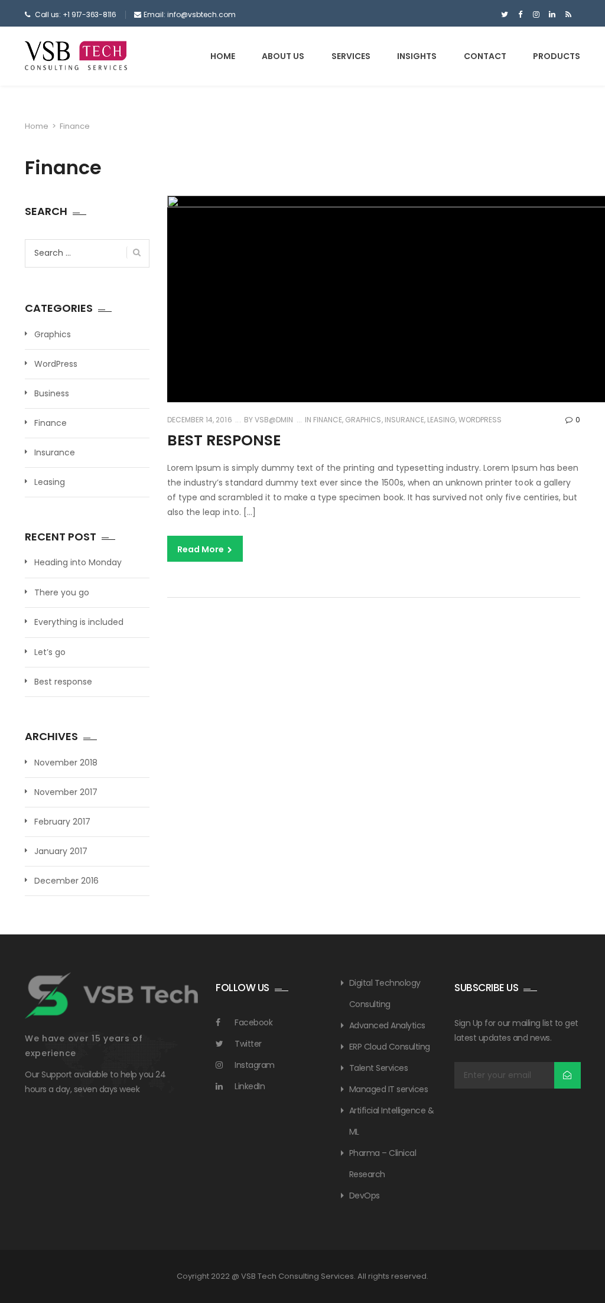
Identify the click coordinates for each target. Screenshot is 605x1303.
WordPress (480, 420)
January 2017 (60, 851)
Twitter (248, 1044)
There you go (61, 592)
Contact (485, 56)
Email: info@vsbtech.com (190, 14)
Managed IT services (388, 1089)
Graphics (363, 420)
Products (556, 56)
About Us (283, 56)
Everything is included (78, 622)
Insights (417, 56)
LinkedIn (250, 1086)
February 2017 (62, 822)
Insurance (404, 420)
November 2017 (65, 792)
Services (350, 56)
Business (51, 393)
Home (222, 56)
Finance (327, 420)
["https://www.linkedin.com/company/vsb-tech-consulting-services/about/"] (552, 15)
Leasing (441, 420)
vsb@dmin (273, 420)
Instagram (255, 1065)
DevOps (364, 1195)
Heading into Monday (78, 562)
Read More (201, 549)
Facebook (253, 1022)
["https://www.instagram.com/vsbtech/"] (536, 15)
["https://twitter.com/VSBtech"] (504, 15)
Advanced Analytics (387, 1025)
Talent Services (378, 1068)
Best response (224, 440)
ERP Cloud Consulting (389, 1047)
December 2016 (66, 881)
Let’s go (50, 652)
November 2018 (65, 762)
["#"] (568, 15)
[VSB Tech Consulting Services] (76, 55)
